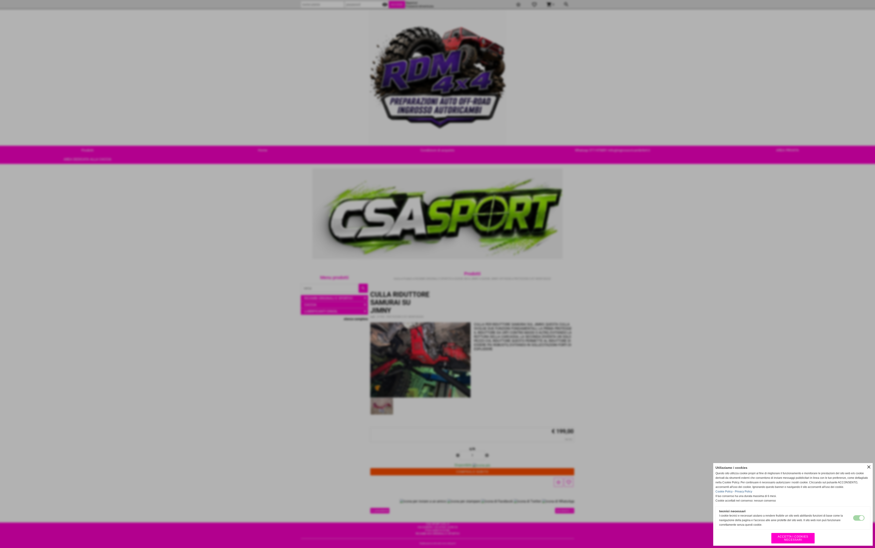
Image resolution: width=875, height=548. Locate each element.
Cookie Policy (724, 491)
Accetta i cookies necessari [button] (793, 538)
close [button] (869, 467)
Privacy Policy (743, 491)
